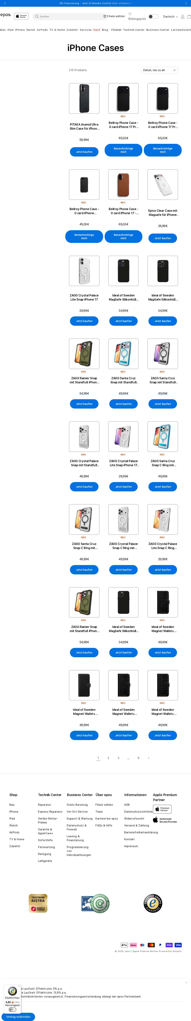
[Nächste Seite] (149, 758)
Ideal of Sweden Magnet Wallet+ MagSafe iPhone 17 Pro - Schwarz (162, 712)
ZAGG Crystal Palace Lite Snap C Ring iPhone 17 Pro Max (162, 546)
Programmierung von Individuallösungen (79, 851)
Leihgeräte (45, 860)
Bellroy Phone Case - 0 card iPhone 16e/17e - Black (84, 211)
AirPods (14, 832)
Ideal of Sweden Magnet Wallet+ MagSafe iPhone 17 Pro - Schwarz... (123, 712)
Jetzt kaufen (84, 151)
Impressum (131, 846)
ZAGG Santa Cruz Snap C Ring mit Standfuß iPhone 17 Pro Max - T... (162, 463)
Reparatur (44, 804)
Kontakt (129, 839)
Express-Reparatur (50, 811)
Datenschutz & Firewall (77, 827)
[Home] (5, 15)
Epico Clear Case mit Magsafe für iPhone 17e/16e (162, 213)
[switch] (12, 1009)
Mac (12, 804)
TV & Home (16, 839)
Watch (13, 825)
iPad (12, 818)
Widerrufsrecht (134, 818)
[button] (3, 30)
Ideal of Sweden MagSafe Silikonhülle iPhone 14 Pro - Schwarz (162, 298)
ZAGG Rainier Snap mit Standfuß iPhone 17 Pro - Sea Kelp (84, 380)
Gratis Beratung (77, 804)
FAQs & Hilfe (104, 825)
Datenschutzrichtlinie (138, 811)
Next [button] (186, 3)
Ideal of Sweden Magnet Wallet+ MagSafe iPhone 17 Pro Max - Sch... (162, 629)
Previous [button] (5, 3)
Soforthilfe (45, 840)
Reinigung (44, 854)
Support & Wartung (80, 818)
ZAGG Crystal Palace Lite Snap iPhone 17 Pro (123, 463)
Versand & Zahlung (136, 825)
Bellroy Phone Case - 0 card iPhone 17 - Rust (123, 211)
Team (99, 811)
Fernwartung (46, 847)
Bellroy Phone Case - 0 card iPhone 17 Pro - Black (163, 125)
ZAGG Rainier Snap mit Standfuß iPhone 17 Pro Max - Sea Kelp (84, 629)
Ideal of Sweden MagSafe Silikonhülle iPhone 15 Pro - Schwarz (123, 298)
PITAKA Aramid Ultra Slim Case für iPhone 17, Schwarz (84, 127)
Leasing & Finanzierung (75, 838)
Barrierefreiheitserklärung (141, 832)
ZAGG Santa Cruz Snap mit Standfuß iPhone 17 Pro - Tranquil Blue (123, 380)
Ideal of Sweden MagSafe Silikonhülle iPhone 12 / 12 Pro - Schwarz (123, 629)
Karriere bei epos (107, 818)
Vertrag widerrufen (18, 1016)
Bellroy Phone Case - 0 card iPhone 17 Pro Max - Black (123, 125)
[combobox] (70, 16)
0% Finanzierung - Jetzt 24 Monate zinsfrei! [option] (95, 3)
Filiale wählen (104, 804)
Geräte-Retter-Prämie (48, 820)
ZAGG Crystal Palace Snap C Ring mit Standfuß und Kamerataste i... (123, 546)
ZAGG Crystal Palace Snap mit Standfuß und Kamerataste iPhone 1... (84, 463)
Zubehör (14, 846)
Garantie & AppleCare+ (45, 831)
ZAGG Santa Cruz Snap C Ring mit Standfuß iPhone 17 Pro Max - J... (84, 546)
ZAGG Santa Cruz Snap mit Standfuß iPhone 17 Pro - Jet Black (163, 380)
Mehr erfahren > (121, 3)
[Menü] (19, 987)
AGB (127, 804)
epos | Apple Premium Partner (141, 951)
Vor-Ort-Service (77, 811)
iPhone (13, 811)
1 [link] (98, 758)
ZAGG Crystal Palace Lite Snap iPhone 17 (84, 297)
